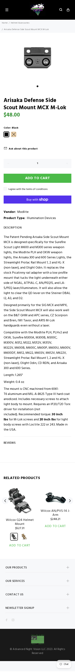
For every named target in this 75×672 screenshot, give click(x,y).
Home (5, 23)
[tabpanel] (37, 58)
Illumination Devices (41, 218)
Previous (5, 500)
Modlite (23, 212)
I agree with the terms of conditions (28, 189)
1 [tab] (37, 86)
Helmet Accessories (20, 23)
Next (69, 500)
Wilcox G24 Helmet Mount (20, 522)
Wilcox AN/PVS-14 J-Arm (55, 513)
